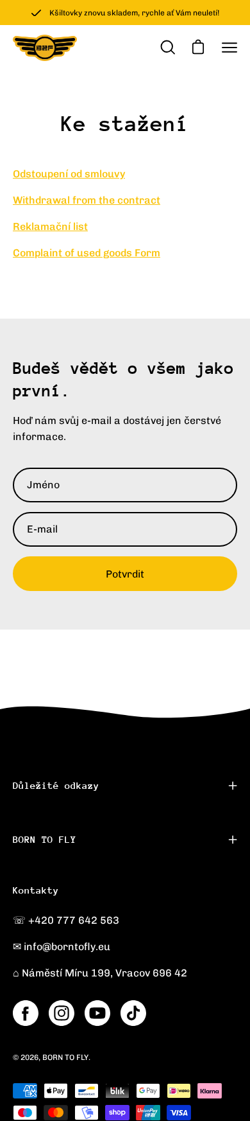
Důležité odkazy (56, 785)
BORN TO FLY (44, 839)
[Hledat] (167, 47)
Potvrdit (125, 574)
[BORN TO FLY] (45, 48)
